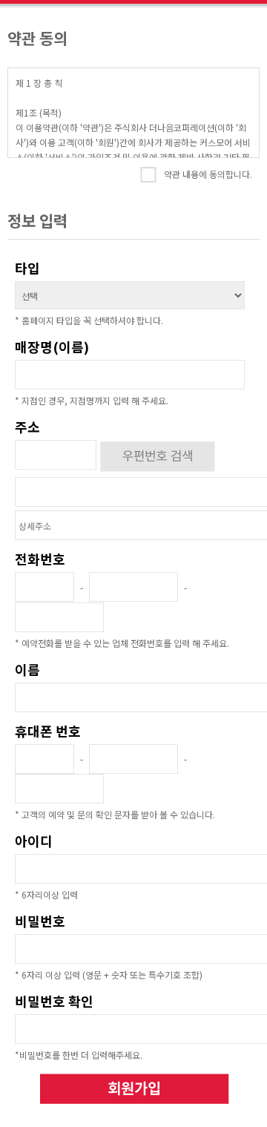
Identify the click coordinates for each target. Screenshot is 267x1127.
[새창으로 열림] (158, 455)
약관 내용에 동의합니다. (208, 174)
